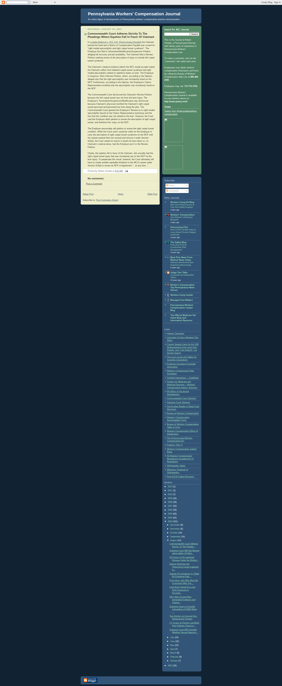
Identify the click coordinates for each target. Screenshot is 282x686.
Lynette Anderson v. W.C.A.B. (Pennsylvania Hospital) (115, 42)
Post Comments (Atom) (107, 200)
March (173, 653)
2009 (170, 498)
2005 (170, 514)
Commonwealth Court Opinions (181, 398)
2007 (170, 506)
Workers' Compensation (182, 215)
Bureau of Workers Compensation (183, 413)
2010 (170, 494)
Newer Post (88, 194)
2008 (170, 502)
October (174, 533)
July (172, 637)
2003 (170, 521)
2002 (170, 665)
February (174, 657)
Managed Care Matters (181, 300)
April (172, 649)
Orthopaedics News (176, 466)
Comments (173, 191)
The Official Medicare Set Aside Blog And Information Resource (183, 318)
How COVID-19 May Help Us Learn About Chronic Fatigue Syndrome (183, 232)
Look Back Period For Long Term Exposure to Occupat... (182, 590)
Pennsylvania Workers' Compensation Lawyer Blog (181, 308)
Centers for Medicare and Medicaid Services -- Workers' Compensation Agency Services (182, 385)
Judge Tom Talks (179, 272)
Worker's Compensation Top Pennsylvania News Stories (182, 287)
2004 (170, 518)
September (175, 537)
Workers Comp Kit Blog (182, 202)
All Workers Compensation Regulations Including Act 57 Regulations (180, 459)
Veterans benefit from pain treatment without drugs (182, 263)
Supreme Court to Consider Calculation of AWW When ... (183, 609)
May (172, 645)
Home (120, 194)
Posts (171, 185)
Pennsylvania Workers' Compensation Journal (134, 13)
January (174, 661)
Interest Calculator (175, 333)
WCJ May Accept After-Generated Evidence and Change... (182, 600)
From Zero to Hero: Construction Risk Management (178, 247)
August (174, 540)
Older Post (152, 194)
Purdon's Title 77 (175, 445)
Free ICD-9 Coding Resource (180, 477)
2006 (170, 510)
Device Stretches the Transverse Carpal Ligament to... (184, 567)
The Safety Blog (178, 242)
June (172, 641)
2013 (170, 486)
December (175, 525)
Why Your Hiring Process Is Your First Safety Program (182, 206)
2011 (170, 490)
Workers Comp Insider (181, 295)
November (175, 529)
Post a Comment (94, 184)
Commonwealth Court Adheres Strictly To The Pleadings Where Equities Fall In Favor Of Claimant (121, 35)
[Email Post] (126, 171)
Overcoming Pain (179, 227)
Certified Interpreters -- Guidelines (183, 378)
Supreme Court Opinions (178, 402)
